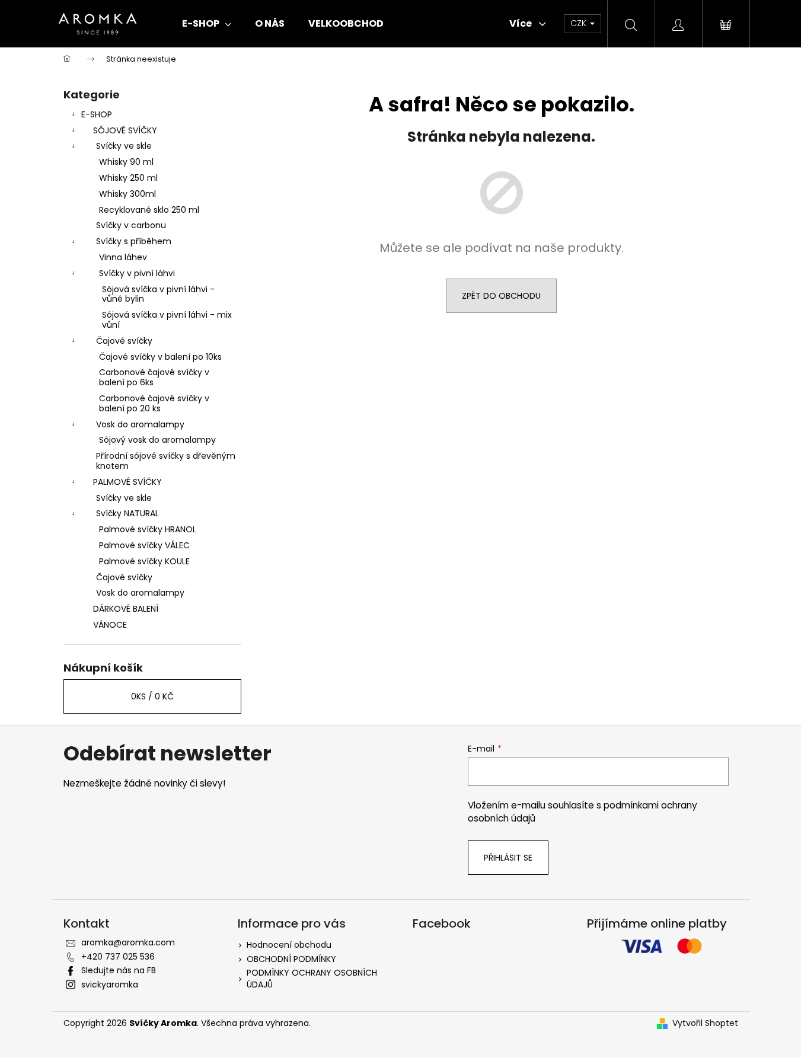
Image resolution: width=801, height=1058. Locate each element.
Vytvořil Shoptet (705, 1023)
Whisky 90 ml (126, 162)
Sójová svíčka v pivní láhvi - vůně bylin (158, 294)
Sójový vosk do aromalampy (157, 440)
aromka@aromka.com (128, 942)
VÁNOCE (110, 625)
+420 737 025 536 (118, 957)
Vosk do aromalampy (140, 424)
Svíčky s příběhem (133, 241)
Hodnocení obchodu (289, 945)
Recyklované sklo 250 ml (149, 210)
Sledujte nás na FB (118, 970)
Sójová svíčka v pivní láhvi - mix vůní (167, 320)
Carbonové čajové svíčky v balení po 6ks (154, 377)
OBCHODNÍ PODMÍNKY (291, 959)
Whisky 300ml (127, 194)
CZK (579, 23)
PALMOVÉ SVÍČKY (127, 482)
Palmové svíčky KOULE (144, 561)
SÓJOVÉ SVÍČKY (125, 130)
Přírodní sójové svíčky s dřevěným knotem (165, 461)
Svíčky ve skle (124, 146)
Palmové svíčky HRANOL (147, 529)
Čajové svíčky (124, 341)
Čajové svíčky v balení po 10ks (160, 357)
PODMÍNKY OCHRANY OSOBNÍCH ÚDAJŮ (312, 978)
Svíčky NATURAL (127, 513)
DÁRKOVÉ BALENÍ (125, 609)
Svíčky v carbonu (131, 225)
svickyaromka (109, 984)
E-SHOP (96, 114)
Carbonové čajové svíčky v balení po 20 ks (154, 403)
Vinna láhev (123, 257)
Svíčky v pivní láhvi (137, 273)
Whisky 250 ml (128, 178)
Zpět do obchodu (501, 296)
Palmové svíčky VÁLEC (144, 545)
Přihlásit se (508, 858)
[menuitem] (206, 23)
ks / (152, 696)
